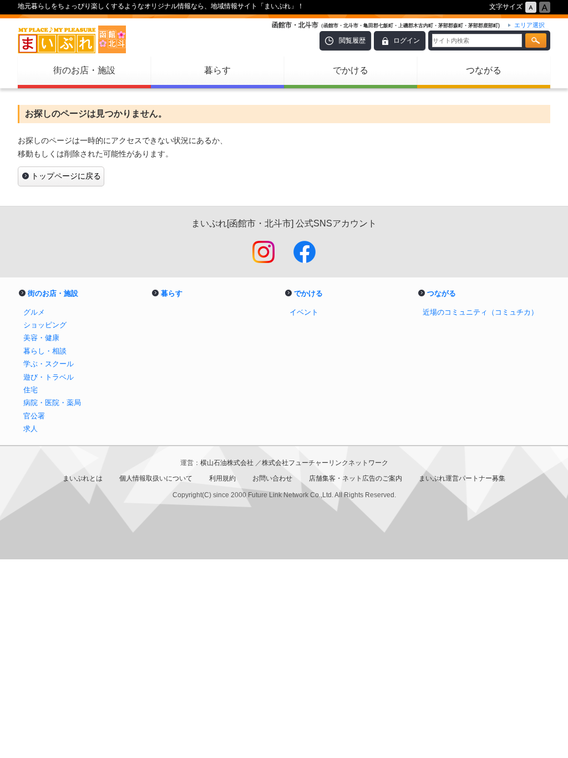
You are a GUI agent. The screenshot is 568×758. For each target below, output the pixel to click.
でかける (350, 70)
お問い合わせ (272, 478)
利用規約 (222, 478)
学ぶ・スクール (48, 364)
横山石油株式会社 (227, 463)
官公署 (34, 416)
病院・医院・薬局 (52, 402)
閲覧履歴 (352, 40)
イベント (304, 312)
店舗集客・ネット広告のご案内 (355, 478)
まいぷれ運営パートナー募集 (462, 478)
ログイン (406, 40)
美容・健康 (41, 337)
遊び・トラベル (48, 377)
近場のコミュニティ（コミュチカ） (480, 312)
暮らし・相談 (45, 351)
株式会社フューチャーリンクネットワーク (325, 463)
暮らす (217, 70)
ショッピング (45, 325)
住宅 (30, 390)
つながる (483, 70)
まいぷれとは (83, 478)
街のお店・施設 (84, 70)
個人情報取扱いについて (155, 478)
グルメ (34, 312)
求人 (30, 429)
